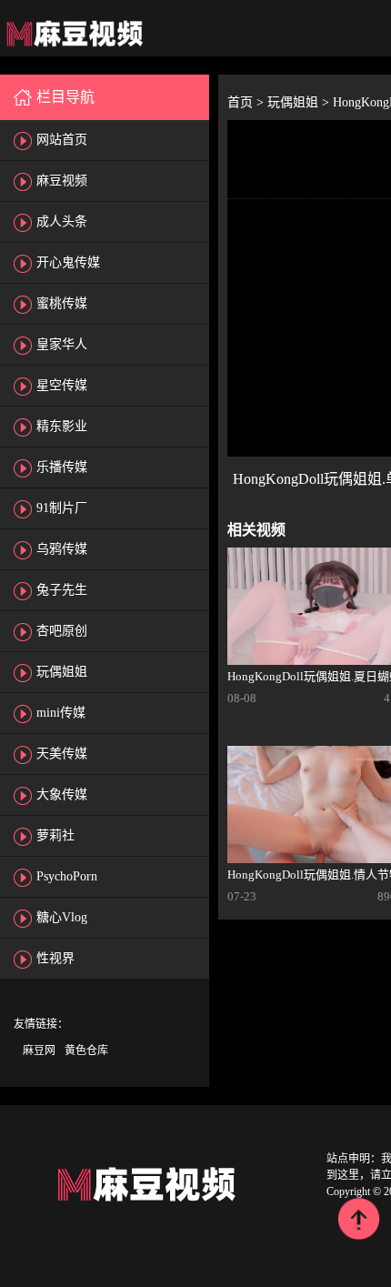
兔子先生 (61, 590)
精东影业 (61, 426)
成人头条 (61, 221)
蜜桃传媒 (61, 303)
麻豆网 (39, 1050)
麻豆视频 (61, 180)
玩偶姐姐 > (300, 102)
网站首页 (61, 139)
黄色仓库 (86, 1050)
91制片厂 (61, 508)
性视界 (55, 958)
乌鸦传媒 (61, 549)
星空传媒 (61, 385)
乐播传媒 (61, 467)
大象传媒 (61, 794)
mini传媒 (60, 712)
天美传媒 (61, 753)
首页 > (247, 102)
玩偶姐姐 (61, 672)
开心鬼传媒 (68, 262)
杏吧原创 (61, 631)
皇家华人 (61, 344)
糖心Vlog (61, 917)
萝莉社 (55, 835)
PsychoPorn (66, 876)
